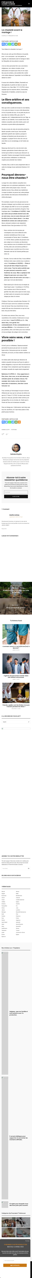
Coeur (3, 899)
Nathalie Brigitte (16, 454)
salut (3, 924)
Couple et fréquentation (10, 35)
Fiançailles (4, 905)
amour (17, 891)
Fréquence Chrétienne (8, 3)
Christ (3, 897)
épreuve (4, 936)
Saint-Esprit (4, 922)
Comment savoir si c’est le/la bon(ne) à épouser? (16, 647)
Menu (29, 3)
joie (17, 908)
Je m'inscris (15, 1265)
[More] (19, 44)
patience (18, 916)
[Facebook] (3, 44)
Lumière (18, 910)
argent (3, 893)
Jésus (3, 910)
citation (18, 897)
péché (3, 920)
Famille (18, 903)
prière (17, 918)
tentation (4, 930)
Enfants (3, 903)
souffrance (4, 928)
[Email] (16, 44)
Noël (3, 914)
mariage (4, 912)
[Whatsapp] (9, 44)
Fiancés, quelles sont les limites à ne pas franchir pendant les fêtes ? (16, 706)
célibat (3, 901)
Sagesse (18, 920)
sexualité (18, 926)
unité (3, 932)
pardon (3, 916)
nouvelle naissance (21, 912)
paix (17, 914)
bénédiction (19, 895)
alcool (3, 891)
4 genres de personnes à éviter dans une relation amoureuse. (16, 676)
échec (3, 934)
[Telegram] (12, 44)
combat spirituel (20, 899)
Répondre (4, 528)
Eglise (17, 901)
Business (4, 895)
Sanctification (19, 924)
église (17, 934)
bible (17, 893)
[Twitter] (6, 44)
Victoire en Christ (20, 932)
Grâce (3, 908)
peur (3, 918)
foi (16, 905)
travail (17, 930)
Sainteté (18, 922)
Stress (17, 928)
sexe (3, 926)
